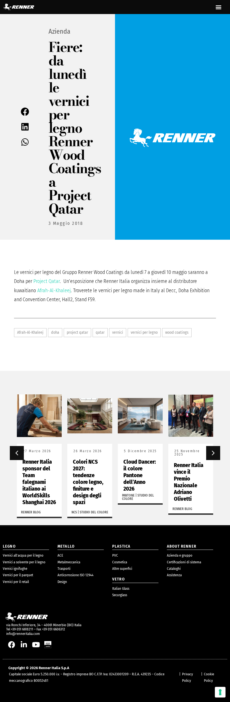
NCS (74, 512)
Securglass (119, 595)
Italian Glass (120, 588)
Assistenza (174, 575)
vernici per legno (144, 332)
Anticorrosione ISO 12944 (75, 575)
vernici (117, 332)
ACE (60, 555)
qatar (100, 332)
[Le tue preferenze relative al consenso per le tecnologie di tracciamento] (220, 692)
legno (9, 546)
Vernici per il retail (16, 582)
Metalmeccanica (69, 562)
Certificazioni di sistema (184, 562)
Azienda (59, 31)
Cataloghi (174, 568)
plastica (121, 546)
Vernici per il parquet (18, 575)
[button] (218, 7)
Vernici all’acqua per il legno (23, 555)
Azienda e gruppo (179, 555)
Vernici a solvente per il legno (24, 562)
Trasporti (64, 568)
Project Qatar (46, 281)
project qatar (77, 332)
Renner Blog (31, 512)
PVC (115, 555)
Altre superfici (122, 568)
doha (55, 332)
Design (62, 582)
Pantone (128, 495)
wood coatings (176, 332)
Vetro (118, 579)
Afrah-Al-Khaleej (54, 290)
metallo (66, 546)
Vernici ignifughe (15, 568)
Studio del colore (94, 512)
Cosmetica (119, 562)
